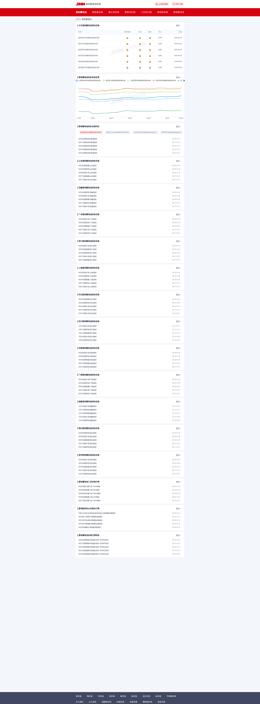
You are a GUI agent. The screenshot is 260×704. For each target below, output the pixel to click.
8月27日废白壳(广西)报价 (88, 390)
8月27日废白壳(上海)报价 (88, 287)
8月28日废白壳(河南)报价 (88, 353)
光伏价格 (146, 696)
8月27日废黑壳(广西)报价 (88, 394)
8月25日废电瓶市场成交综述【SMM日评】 (94, 550)
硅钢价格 (120, 702)
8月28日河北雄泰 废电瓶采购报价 (91, 520)
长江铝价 (92, 702)
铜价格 (90, 696)
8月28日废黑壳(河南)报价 (88, 356)
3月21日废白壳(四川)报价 (88, 326)
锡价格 (123, 696)
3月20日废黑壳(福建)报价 (88, 420)
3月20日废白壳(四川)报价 (88, 337)
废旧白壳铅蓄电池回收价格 (88, 44)
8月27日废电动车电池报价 (88, 142)
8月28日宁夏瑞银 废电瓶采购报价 (91, 524)
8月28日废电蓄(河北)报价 (88, 299)
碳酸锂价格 (106, 702)
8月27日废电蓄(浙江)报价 (88, 260)
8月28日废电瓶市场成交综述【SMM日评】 (94, 540)
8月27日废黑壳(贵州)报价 (88, 474)
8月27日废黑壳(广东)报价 (88, 233)
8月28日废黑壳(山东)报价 (88, 169)
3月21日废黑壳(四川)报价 (88, 329)
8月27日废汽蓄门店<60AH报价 (90, 500)
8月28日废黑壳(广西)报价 (88, 383)
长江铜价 (79, 702)
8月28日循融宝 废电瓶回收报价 (90, 527)
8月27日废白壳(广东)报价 (88, 230)
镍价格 (134, 696)
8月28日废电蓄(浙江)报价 (88, 249)
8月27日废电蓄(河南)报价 (88, 363)
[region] (130, 132)
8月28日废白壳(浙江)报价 (88, 246)
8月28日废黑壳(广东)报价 (88, 223)
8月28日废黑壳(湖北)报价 (88, 433)
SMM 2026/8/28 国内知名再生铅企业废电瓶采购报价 (97, 513)
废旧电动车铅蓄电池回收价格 (88, 38)
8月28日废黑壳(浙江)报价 (88, 253)
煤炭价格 (161, 702)
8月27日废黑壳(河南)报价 (88, 367)
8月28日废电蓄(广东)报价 (88, 226)
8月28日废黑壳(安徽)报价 (88, 192)
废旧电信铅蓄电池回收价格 (88, 61)
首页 (78, 19)
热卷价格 (133, 702)
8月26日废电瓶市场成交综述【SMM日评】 (94, 547)
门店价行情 (146, 12)
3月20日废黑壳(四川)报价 (88, 340)
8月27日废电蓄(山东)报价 (88, 176)
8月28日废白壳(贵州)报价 (88, 460)
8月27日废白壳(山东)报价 (88, 180)
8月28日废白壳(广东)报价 (88, 219)
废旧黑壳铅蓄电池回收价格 (88, 50)
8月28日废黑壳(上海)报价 (88, 276)
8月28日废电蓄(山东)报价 (88, 166)
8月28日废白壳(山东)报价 (88, 173)
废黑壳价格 (130, 12)
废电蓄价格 (97, 12)
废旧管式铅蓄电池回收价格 (88, 55)
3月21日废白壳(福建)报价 (88, 406)
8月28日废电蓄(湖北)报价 (88, 440)
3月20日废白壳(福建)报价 (88, 417)
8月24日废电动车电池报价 (88, 153)
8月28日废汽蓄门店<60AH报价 (90, 493)
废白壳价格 (113, 12)
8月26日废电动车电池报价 (88, 146)
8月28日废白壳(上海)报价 (88, 272)
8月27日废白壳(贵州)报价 (88, 470)
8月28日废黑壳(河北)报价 (88, 303)
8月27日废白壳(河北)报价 (88, 313)
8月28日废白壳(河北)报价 (88, 306)
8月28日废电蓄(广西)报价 (88, 386)
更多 (178, 25)
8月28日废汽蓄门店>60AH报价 (90, 486)
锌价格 (101, 696)
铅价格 (112, 696)
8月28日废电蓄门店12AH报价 (89, 497)
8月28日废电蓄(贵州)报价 (88, 467)
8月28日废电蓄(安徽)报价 (88, 199)
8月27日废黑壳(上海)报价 (88, 283)
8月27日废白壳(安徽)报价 (88, 206)
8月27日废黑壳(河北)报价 (88, 310)
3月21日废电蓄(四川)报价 (88, 333)
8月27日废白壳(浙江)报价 (88, 256)
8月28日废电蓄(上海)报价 (88, 280)
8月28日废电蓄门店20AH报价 (89, 490)
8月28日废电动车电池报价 (88, 139)
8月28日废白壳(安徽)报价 (88, 196)
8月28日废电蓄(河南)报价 (88, 360)
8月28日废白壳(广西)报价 (88, 379)
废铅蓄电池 (81, 12)
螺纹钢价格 (147, 702)
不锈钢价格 (171, 696)
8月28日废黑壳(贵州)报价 (88, 463)
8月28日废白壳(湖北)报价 (88, 436)
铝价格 (79, 696)
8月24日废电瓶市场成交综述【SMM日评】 (94, 554)
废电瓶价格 (162, 12)
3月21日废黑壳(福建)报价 (88, 410)
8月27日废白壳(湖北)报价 (88, 443)
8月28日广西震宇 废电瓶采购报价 (91, 517)
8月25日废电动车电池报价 (88, 149)
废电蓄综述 (178, 12)
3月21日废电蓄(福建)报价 (88, 413)
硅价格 (158, 696)
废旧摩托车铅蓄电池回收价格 (88, 67)
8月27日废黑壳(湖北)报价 (88, 447)
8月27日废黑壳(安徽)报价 (88, 203)
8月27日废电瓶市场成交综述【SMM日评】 (94, 543)
